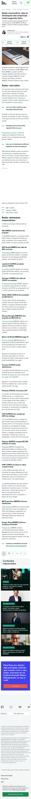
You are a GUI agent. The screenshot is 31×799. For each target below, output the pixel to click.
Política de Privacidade (6, 775)
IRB (4, 236)
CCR (4, 419)
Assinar (15, 686)
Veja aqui (9, 144)
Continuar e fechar (15, 794)
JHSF (4, 470)
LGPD (2, 781)
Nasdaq (8, 210)
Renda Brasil (8, 153)
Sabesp (5, 447)
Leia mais (9, 107)
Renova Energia (8, 321)
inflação (20, 98)
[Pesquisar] (21, 3)
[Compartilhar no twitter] (21, 553)
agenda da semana (10, 133)
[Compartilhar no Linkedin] (9, 553)
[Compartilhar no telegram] (17, 553)
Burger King (7, 528)
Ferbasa (25, 394)
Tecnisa (25, 370)
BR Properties (7, 507)
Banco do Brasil (8, 340)
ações (6, 377)
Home (3, 9)
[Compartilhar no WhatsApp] (25, 553)
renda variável (17, 102)
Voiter (5, 300)
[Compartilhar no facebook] (13, 553)
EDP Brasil (6, 252)
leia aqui (18, 128)
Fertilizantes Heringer (10, 284)
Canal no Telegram (23, 42)
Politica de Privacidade (18, 789)
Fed (9, 96)
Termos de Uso (4, 778)
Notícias (8, 9)
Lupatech (6, 269)
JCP (3, 349)
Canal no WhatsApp (9, 42)
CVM (25, 472)
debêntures (13, 375)
